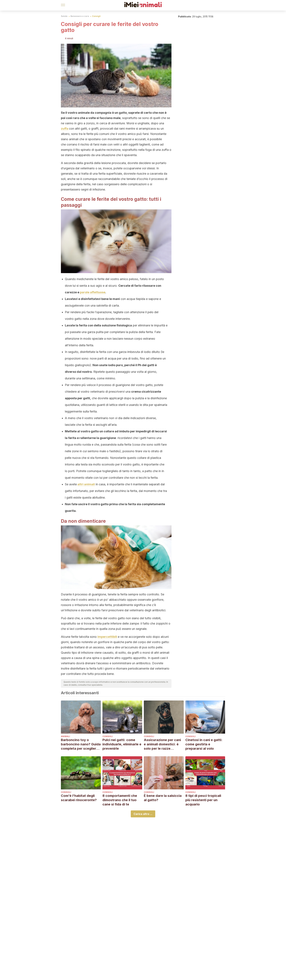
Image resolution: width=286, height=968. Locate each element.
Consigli (96, 16)
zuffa (64, 128)
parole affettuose (92, 292)
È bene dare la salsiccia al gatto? (163, 798)
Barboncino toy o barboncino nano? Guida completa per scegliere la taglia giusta (81, 744)
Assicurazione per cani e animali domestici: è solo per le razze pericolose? (162, 744)
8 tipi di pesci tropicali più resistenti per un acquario (203, 800)
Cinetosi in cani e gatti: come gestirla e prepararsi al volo (203, 744)
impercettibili (107, 636)
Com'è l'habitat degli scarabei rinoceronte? (79, 798)
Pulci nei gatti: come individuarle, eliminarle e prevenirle (121, 744)
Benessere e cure (80, 16)
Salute (64, 16)
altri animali (86, 484)
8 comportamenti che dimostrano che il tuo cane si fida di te (119, 800)
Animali (65, 736)
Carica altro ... (143, 814)
